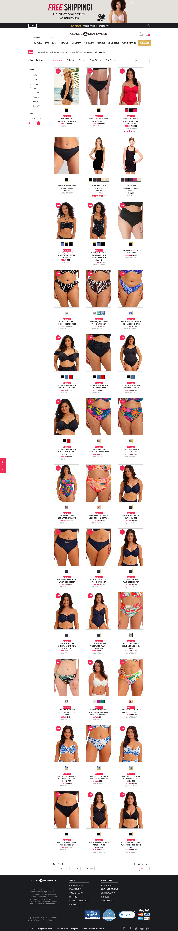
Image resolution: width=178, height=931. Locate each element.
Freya (35, 88)
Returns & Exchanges (79, 901)
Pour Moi (36, 101)
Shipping (73, 897)
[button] (126, 915)
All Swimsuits (100, 52)
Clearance (144, 43)
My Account (75, 889)
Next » (90, 868)
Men (51, 37)
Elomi (35, 79)
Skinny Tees (37, 106)
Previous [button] (87, 180)
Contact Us (74, 905)
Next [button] (110, 180)
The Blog (105, 897)
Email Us (101, 929)
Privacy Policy (107, 901)
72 (147, 868)
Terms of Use (47, 920)
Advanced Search (77, 885)
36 (142, 868)
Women (36, 37)
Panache (36, 97)
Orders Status (76, 893)
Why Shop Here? (108, 885)
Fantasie (36, 84)
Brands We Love (108, 893)
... (83, 868)
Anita (35, 75)
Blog (33, 26)
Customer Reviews (109, 889)
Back (31, 52)
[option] (66, 110)
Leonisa (36, 93)
